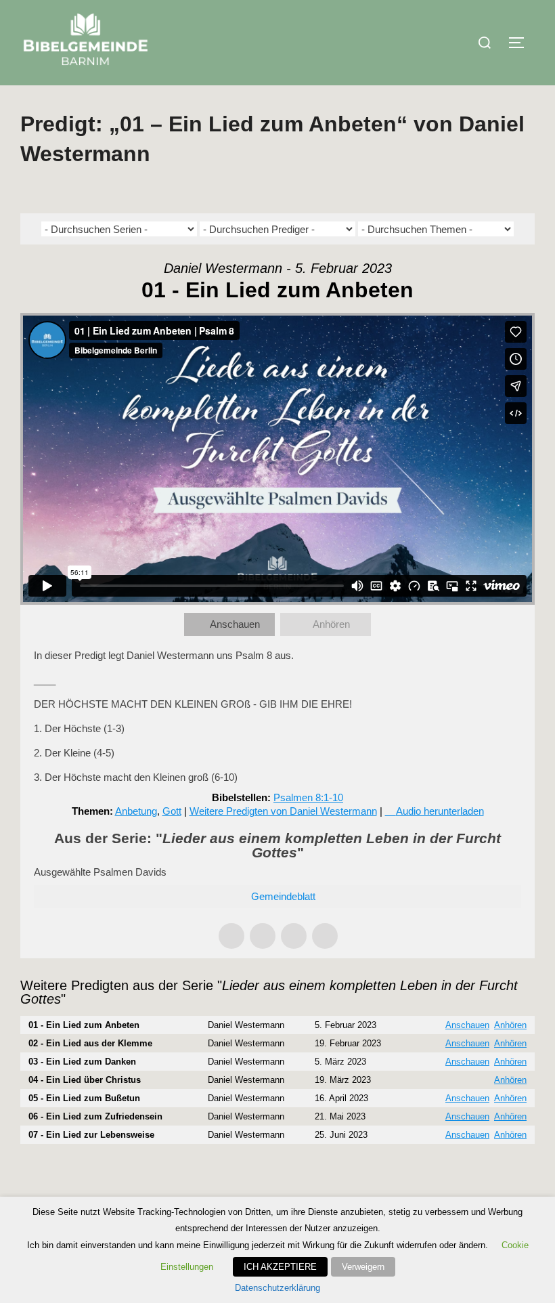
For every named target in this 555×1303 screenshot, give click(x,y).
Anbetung (136, 811)
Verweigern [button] (363, 1267)
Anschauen (235, 624)
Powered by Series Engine (485, 1170)
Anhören (331, 624)
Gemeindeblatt (283, 896)
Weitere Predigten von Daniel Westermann (283, 811)
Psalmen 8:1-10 (308, 797)
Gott (171, 811)
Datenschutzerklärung (277, 1288)
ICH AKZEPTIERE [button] (280, 1267)
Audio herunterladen (440, 811)
